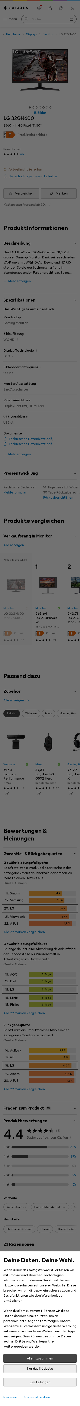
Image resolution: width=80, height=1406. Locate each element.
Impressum (10, 1397)
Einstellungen (40, 1382)
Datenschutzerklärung (37, 1397)
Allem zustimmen (40, 1358)
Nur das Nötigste (40, 1369)
